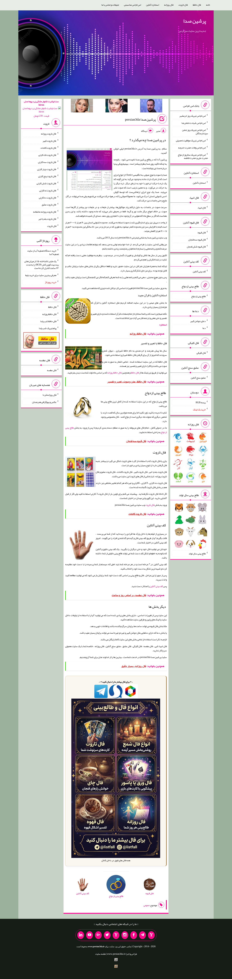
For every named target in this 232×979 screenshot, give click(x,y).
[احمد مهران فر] (151, 106)
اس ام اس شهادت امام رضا (194, 122)
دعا (204, 328)
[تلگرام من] (142, 935)
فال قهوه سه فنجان (197, 239)
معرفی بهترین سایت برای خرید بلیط (40, 275)
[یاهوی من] (151, 935)
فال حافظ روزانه (114, 372)
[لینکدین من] (80, 935)
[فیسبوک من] (133, 935)
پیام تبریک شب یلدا (47, 328)
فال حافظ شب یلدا (48, 321)
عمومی (147, 905)
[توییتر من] (107, 935)
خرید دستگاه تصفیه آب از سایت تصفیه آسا (43, 252)
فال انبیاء (202, 207)
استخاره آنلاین (152, 4)
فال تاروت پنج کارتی (47, 176)
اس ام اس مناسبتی (132, 4)
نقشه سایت (100, 953)
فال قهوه (202, 232)
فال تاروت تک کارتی (47, 155)
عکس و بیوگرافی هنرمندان (44, 402)
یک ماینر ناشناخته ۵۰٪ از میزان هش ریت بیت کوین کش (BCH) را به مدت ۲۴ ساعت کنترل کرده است (41, 264)
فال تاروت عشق (49, 204)
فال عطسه (51, 370)
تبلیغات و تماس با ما (110, 4)
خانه (208, 4)
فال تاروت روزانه (48, 133)
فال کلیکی (201, 352)
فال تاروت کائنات (48, 147)
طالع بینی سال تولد (197, 553)
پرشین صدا (194, 21)
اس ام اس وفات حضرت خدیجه (192, 147)
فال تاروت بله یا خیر (47, 218)
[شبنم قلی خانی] (82, 106)
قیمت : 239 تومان (41, 108)
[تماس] (116, 935)
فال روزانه (168, 4)
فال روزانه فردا (49, 394)
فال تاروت (183, 4)
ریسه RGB (201, 402)
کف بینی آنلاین (156, 586)
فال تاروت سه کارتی (47, 162)
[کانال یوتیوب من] (89, 935)
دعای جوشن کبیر (198, 321)
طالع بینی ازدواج (198, 296)
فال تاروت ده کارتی (47, 197)
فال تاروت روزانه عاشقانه (44, 211)
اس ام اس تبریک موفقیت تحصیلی (191, 140)
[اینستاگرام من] (124, 935)
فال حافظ (197, 4)
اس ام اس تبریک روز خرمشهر (192, 115)
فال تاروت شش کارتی (46, 183)
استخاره (163, 324)
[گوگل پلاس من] (98, 935)
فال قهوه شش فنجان (196, 246)
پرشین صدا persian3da (140, 119)
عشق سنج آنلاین (198, 377)
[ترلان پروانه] (116, 106)
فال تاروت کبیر (49, 140)
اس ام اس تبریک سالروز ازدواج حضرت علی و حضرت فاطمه (193, 156)
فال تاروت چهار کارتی (46, 169)
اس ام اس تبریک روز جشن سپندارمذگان (195, 132)
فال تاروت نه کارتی (47, 190)
